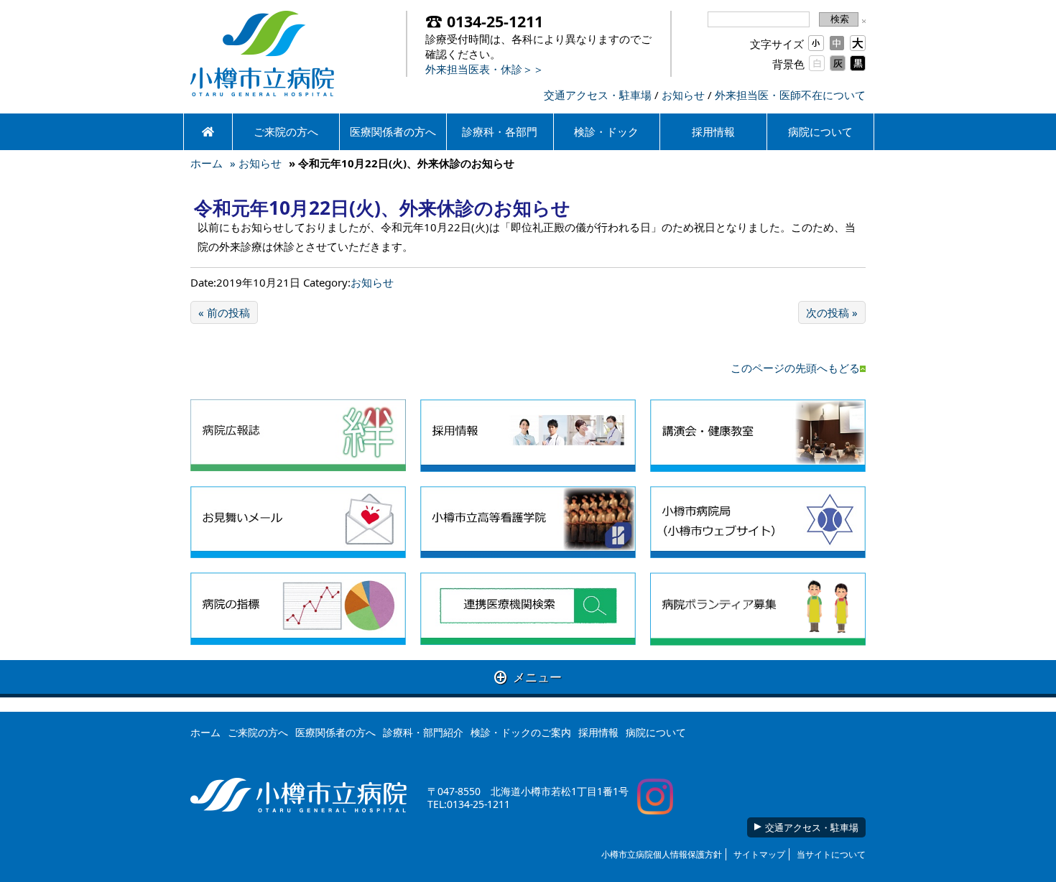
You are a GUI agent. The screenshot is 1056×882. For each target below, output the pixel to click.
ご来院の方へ (286, 131)
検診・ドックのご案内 (521, 732)
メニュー (528, 677)
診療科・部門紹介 (423, 732)
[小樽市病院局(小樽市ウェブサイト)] (758, 522)
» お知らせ (256, 163)
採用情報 (713, 131)
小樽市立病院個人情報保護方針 (661, 854)
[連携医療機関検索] (528, 608)
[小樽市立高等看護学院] (528, 522)
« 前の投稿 (224, 312)
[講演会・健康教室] (758, 435)
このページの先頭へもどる (795, 368)
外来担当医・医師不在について (790, 95)
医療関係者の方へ (393, 131)
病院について (820, 131)
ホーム (206, 163)
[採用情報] (528, 435)
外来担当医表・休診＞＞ (484, 69)
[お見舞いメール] (298, 522)
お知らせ (683, 95)
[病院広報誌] (298, 435)
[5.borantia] (758, 608)
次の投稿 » (832, 312)
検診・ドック (606, 131)
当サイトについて (831, 854)
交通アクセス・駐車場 (598, 95)
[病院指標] (298, 608)
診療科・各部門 (499, 131)
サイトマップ (759, 854)
